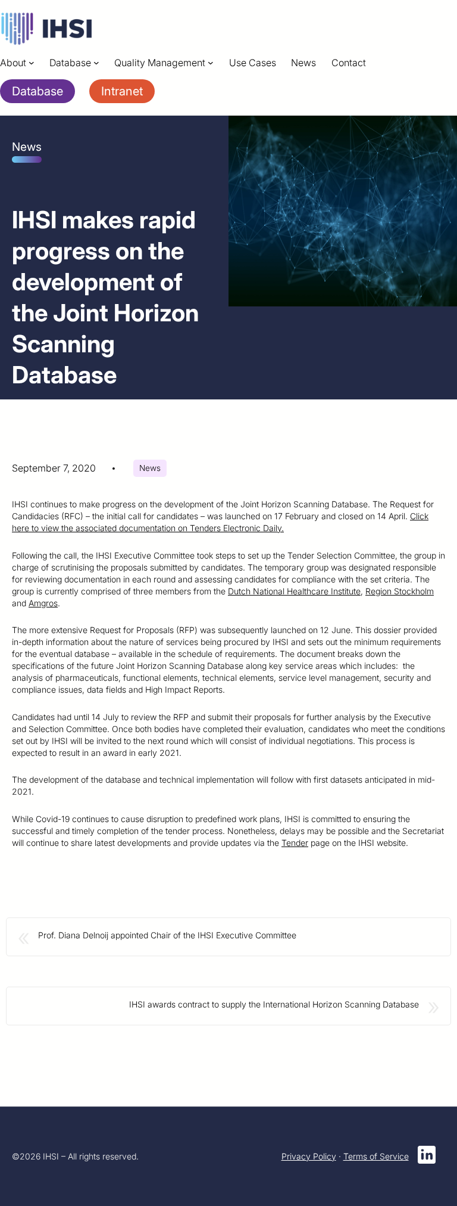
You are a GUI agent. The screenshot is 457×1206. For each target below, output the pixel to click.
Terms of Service (376, 1156)
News (150, 468)
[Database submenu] (96, 63)
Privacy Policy (308, 1156)
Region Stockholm (399, 591)
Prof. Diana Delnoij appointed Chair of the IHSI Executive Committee (167, 935)
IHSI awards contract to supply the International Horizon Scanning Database (274, 1004)
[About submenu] (32, 63)
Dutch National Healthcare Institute (294, 591)
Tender (294, 843)
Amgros (43, 603)
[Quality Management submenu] (211, 63)
